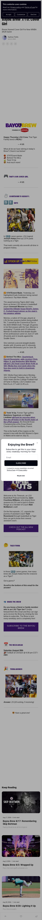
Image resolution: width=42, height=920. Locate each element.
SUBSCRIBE (21, 463)
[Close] (37, 443)
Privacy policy (22, 470)
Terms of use (11, 470)
